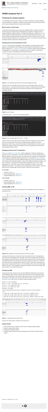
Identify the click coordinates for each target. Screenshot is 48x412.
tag (17, 7)
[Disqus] (24, 350)
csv (14, 172)
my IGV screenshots (19, 48)
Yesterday (4, 45)
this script (41, 33)
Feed (40, 3)
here (28, 320)
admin (44, 9)
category (9, 7)
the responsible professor (17, 2)
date (14, 7)
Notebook (34, 3)
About (44, 3)
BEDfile (10, 172)
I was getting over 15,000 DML (12, 153)
